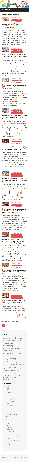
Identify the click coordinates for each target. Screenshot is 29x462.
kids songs (13, 359)
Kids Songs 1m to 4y (11, 408)
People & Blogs (10, 427)
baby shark (9, 338)
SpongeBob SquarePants (12, 440)
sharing (19, 368)
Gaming (8, 403)
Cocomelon (9, 392)
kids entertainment (9, 356)
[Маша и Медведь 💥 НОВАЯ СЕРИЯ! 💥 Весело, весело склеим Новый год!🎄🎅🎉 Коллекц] (5, 141)
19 (17, 325)
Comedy (8, 395)
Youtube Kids (6, 9)
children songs (8, 346)
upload (18, 375)
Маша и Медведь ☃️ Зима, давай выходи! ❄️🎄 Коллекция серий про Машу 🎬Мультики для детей (14, 117)
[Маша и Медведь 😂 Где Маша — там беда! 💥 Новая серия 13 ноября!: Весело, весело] (5, 234)
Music (7, 418)
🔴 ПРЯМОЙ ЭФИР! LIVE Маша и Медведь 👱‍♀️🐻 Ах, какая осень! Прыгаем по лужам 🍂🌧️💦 (14, 271)
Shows (8, 438)
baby (4, 338)
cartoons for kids (9, 343)
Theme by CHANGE (14, 459)
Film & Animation (16, 19)
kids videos (7, 361)
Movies (8, 416)
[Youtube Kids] (14, 4)
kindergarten (16, 362)
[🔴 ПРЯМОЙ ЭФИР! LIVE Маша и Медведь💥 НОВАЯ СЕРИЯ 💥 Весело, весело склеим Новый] (5, 204)
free (16, 348)
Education (8, 397)
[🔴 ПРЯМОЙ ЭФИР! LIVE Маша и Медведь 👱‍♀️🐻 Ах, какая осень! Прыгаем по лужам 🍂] (5, 265)
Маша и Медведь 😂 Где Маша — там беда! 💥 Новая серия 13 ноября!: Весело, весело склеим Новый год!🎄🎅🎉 (14, 241)
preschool (12, 368)
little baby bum (6, 365)
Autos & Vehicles (10, 386)
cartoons (20, 340)
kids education (17, 353)
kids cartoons (7, 353)
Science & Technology (12, 436)
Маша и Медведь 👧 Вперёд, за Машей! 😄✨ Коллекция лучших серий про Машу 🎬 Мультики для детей (14, 180)
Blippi (7, 390)
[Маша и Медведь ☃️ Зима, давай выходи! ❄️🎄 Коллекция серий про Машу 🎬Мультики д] (5, 110)
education (5, 348)
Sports (8, 442)
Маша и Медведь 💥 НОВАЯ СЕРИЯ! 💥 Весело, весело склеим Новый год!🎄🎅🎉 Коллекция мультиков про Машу (14, 147)
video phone (6, 377)
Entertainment (10, 399)
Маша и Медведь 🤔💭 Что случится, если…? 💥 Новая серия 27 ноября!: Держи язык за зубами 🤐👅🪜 (14, 25)
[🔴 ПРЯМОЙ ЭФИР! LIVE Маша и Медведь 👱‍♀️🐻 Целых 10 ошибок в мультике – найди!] (5, 295)
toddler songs (12, 375)
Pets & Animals (10, 431)
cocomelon (17, 346)
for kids (11, 348)
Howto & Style (10, 405)
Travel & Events (10, 444)
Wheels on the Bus (11, 447)
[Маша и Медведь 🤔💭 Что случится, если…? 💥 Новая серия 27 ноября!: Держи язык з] (5, 19)
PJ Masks (8, 434)
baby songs (17, 338)
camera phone (6, 340)
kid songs (19, 356)
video (22, 375)
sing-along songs (15, 370)
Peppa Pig (9, 429)
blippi (24, 338)
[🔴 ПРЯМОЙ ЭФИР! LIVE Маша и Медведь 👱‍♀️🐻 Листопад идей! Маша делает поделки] (5, 80)
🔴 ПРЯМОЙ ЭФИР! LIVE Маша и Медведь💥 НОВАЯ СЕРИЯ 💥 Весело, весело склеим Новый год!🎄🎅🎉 (14, 210)
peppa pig (5, 368)
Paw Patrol (9, 425)
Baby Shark (9, 388)
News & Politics (10, 421)
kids (18, 348)
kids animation (8, 351)
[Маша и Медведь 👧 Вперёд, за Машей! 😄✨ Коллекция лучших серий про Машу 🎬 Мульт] (5, 173)
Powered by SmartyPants (20, 457)
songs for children (7, 373)
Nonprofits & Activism (12, 423)
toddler (5, 375)
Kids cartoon (18, 351)
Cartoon (13, 340)
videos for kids (13, 377)
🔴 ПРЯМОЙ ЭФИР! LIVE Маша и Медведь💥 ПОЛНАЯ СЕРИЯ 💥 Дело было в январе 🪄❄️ (14, 56)
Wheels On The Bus (8, 379)
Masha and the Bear (16, 21)
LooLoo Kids (9, 412)
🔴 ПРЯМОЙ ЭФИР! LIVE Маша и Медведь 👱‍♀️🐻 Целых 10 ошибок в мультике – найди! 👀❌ (14, 302)
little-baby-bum (10, 410)
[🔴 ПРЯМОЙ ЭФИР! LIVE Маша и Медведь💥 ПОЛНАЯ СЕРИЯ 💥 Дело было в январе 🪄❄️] (5, 49)
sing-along (6, 370)
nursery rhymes (17, 364)
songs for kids (17, 373)
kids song (5, 359)
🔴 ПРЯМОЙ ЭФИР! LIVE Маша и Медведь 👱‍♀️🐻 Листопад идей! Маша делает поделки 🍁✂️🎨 (14, 86)
